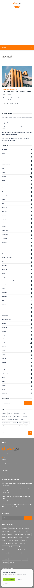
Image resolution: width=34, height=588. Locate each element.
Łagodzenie (4, 242)
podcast (4, 413)
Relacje (3, 335)
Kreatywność (5, 234)
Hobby (3, 199)
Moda (3, 261)
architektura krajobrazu (7, 425)
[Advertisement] (17, 27)
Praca (3, 300)
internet (17, 419)
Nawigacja (4, 277)
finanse (10, 416)
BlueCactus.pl (5, 474)
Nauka (3, 273)
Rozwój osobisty (5, 342)
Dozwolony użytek (6, 164)
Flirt (3, 191)
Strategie (4, 346)
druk (20, 422)
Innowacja (4, 207)
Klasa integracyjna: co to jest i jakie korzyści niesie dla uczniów (17, 117)
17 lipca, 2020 (18, 103)
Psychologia (4, 327)
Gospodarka (4, 195)
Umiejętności (5, 373)
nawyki (4, 419)
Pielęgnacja (4, 296)
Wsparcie (4, 385)
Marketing (4, 253)
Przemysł (14, 89)
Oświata (3, 288)
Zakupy (3, 389)
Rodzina (4, 339)
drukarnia (15, 422)
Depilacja (4, 160)
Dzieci (3, 168)
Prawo (3, 308)
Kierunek (4, 226)
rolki (25, 425)
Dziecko (3, 172)
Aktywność (4, 149)
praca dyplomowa (17, 413)
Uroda (3, 377)
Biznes (3, 157)
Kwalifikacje (5, 238)
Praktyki (4, 304)
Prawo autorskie (5, 311)
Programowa (5, 315)
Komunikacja (5, 230)
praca (23, 419)
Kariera (3, 222)
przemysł (26, 422)
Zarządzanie (4, 393)
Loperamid (4, 250)
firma (24, 413)
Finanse (3, 188)
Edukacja (4, 176)
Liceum (3, 246)
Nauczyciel (4, 269)
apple (15, 425)
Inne (3, 203)
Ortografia (4, 284)
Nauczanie (4, 265)
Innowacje (4, 211)
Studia (3, 350)
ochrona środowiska (6, 422)
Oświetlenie (4, 292)
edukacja (4, 416)
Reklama (4, 331)
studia (10, 413)
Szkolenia (4, 358)
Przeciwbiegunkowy (6, 319)
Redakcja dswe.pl (9, 103)
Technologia (7, 89)
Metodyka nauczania (7, 257)
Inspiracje (4, 215)
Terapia (3, 369)
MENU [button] (4, 47)
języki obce (25, 416)
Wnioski (4, 381)
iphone (21, 425)
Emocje (3, 180)
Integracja (4, 219)
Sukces (3, 354)
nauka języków (17, 416)
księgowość (11, 419)
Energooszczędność (6, 184)
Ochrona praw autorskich (8, 280)
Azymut (3, 153)
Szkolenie (4, 362)
